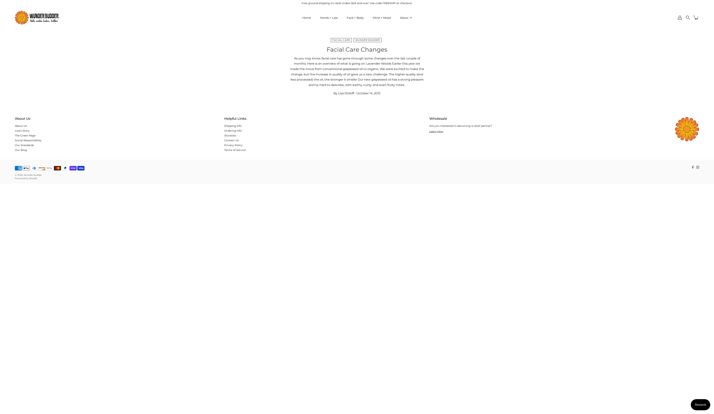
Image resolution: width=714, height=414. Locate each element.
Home (306, 17)
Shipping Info (233, 126)
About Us (21, 126)
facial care (341, 40)
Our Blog (21, 150)
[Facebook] (692, 167)
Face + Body (355, 17)
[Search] (688, 18)
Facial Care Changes (357, 49)
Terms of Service (235, 150)
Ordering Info (233, 130)
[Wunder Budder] (37, 17)
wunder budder (367, 40)
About (404, 17)
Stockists (230, 135)
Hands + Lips (329, 17)
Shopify (33, 178)
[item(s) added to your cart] (696, 18)
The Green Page (25, 135)
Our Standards (24, 145)
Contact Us (231, 140)
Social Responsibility (28, 140)
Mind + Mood (382, 17)
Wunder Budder (33, 175)
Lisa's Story (22, 130)
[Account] (680, 18)
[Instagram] (697, 167)
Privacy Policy (233, 145)
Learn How (436, 131)
